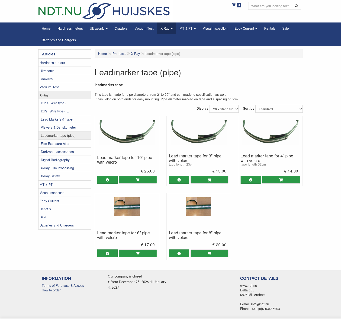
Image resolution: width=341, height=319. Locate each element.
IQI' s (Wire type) (53, 103)
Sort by (248, 108)
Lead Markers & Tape (57, 119)
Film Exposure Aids (55, 143)
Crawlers (46, 79)
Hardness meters (52, 62)
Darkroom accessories (57, 151)
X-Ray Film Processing (57, 168)
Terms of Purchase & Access (63, 285)
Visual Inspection (52, 192)
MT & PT (46, 184)
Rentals (45, 209)
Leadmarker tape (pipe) (58, 135)
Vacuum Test (49, 87)
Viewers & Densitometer (58, 127)
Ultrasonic (47, 70)
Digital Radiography (55, 159)
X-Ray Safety (50, 176)
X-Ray (44, 95)
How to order (51, 290)
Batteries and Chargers (57, 225)
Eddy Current (49, 200)
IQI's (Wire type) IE (55, 111)
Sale (43, 217)
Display (202, 108)
